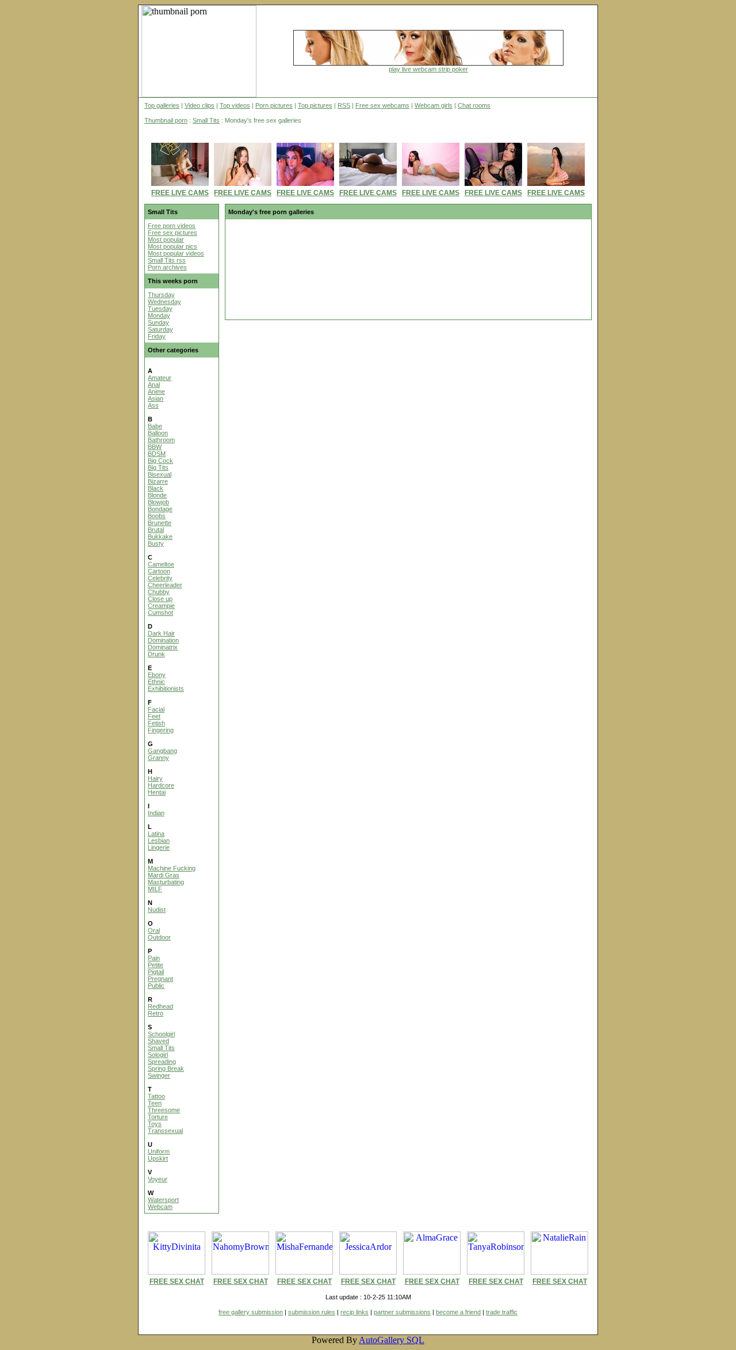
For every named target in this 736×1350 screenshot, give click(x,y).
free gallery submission (250, 1312)
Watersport (163, 1199)
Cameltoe (161, 564)
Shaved (158, 1040)
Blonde (157, 495)
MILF (155, 888)
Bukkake (160, 536)
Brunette (159, 522)
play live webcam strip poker (428, 69)
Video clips (199, 105)
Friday (157, 336)
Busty (156, 543)
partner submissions (402, 1312)
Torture (158, 1116)
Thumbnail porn (165, 120)
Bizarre (158, 481)
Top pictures (315, 105)
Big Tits (158, 467)
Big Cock (160, 460)
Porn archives (167, 267)
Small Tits (206, 120)
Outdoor (159, 937)
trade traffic (502, 1312)
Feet (154, 716)
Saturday (160, 329)
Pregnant (160, 978)
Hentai (157, 792)
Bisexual (159, 474)
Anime (156, 391)
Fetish (156, 723)
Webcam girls (434, 105)
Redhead (160, 1006)
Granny (158, 757)
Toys (155, 1123)
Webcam (160, 1206)
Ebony (157, 674)
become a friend (458, 1312)
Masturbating (166, 882)
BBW (155, 446)
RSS (344, 105)
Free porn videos (171, 225)
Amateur (159, 377)
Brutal (156, 529)
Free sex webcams (382, 105)
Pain (154, 957)
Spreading (162, 1061)
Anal (154, 384)
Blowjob (158, 502)
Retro (155, 1013)
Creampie (161, 605)
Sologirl (158, 1054)
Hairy (155, 778)
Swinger (159, 1075)
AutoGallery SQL (391, 1340)
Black (155, 488)
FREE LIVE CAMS (180, 193)
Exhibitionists (166, 688)
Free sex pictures (172, 232)
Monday (159, 315)
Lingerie (159, 847)
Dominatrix (163, 647)
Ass (153, 405)
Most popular (166, 239)
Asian (155, 398)
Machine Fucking (171, 868)
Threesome (164, 1109)
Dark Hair (161, 633)
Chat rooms (474, 105)
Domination (163, 640)
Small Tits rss (167, 260)
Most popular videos (176, 253)
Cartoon (159, 571)
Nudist (157, 909)
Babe (155, 426)
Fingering (161, 730)
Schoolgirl (161, 1033)
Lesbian (159, 840)
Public (156, 985)
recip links (354, 1312)
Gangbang (162, 750)
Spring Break (166, 1068)
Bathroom (161, 439)
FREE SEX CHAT (177, 1281)
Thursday (161, 294)
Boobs (157, 515)
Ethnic (156, 681)
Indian (156, 812)
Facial (156, 709)
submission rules (311, 1312)
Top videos (235, 105)
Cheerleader (165, 584)
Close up (160, 598)
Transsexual (165, 1130)
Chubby (159, 591)
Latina (156, 833)
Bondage (160, 508)
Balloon (158, 432)
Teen (155, 1103)
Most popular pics (172, 246)
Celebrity (160, 578)
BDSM (157, 453)
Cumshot (160, 612)
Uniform (159, 1151)
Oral (154, 930)
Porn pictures (274, 105)
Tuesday (160, 308)
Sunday (158, 322)
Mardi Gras (163, 875)
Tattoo (156, 1096)
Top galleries (161, 105)
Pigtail (156, 971)
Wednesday (164, 301)
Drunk (156, 654)
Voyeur (157, 1179)
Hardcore (161, 785)
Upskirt (158, 1158)
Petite (155, 964)
